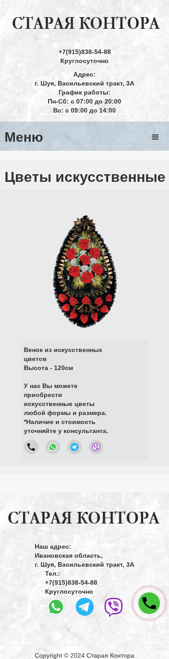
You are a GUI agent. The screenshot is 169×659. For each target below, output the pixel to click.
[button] (155, 137)
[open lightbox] (84, 264)
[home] (84, 23)
